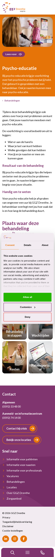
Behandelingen (12, 100)
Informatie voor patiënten (22, 459)
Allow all (27, 297)
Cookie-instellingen (12, 530)
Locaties (12, 487)
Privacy (6, 517)
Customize (26, 307)
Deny (27, 317)
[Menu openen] (27, 552)
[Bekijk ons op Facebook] (23, 538)
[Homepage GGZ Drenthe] (13, 7)
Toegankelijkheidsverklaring (17, 521)
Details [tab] (27, 245)
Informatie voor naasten (21, 464)
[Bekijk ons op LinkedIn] (5, 538)
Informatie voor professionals (24, 470)
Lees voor (11, 54)
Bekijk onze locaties (18, 439)
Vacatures (13, 476)
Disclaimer (8, 526)
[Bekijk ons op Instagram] (14, 538)
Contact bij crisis (16, 428)
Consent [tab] (10, 245)
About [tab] (45, 245)
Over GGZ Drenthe (18, 493)
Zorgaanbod (14, 498)
